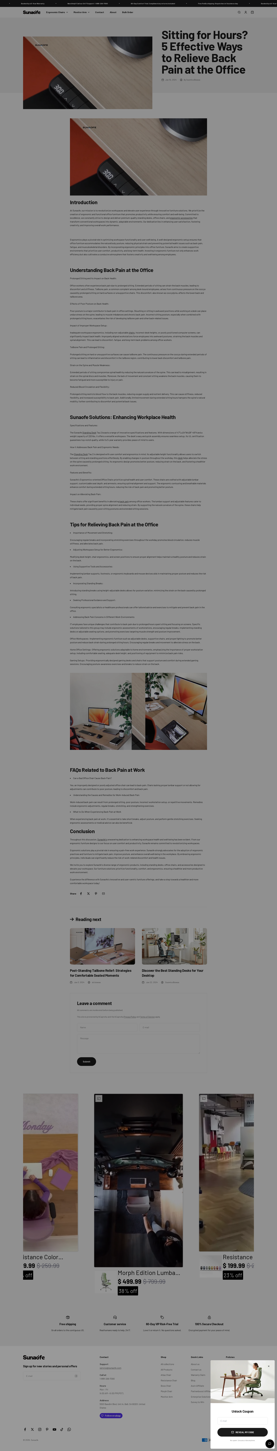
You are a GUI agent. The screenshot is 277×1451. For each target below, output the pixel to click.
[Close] (268, 1366)
